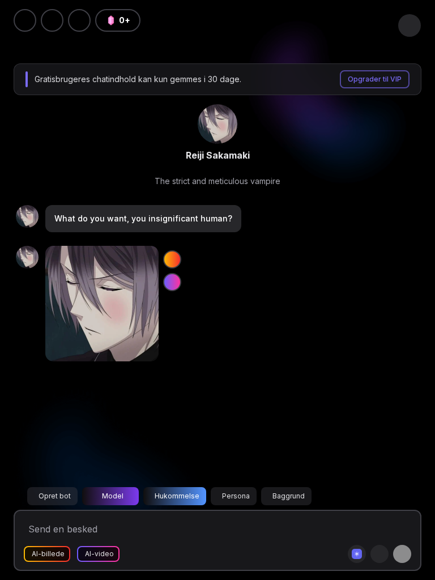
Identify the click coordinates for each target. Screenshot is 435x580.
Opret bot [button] (55, 496)
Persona (236, 496)
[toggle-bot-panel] (409, 25)
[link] (217, 124)
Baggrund (288, 496)
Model (112, 496)
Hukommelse (177, 496)
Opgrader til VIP (375, 79)
